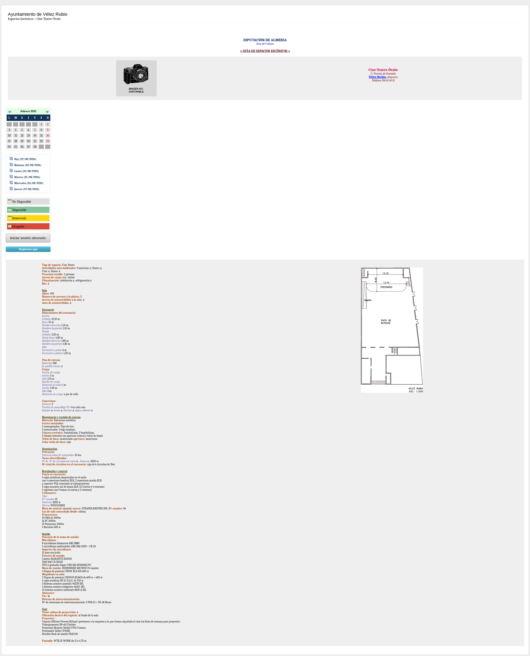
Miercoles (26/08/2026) (28, 183)
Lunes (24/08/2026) (26, 171)
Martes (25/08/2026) (27, 177)
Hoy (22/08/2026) (25, 159)
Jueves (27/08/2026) (26, 189)
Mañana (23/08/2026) (27, 165)
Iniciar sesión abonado (28, 237)
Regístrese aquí (28, 249)
